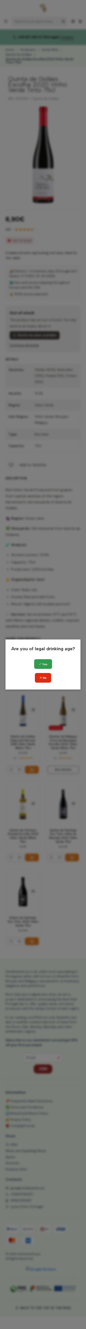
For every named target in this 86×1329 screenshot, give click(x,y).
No (44, 677)
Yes (44, 664)
